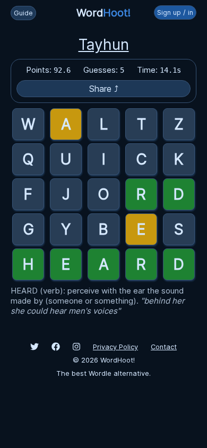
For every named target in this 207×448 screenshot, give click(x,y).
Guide (23, 13)
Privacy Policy (115, 347)
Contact (164, 347)
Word (103, 12)
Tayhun (104, 45)
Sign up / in (175, 12)
